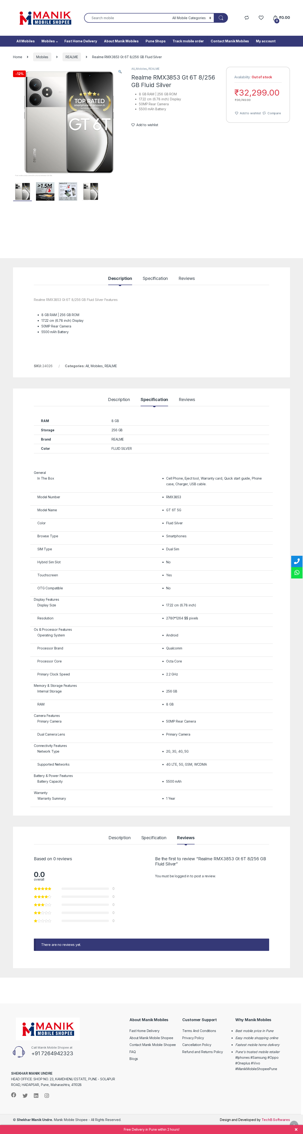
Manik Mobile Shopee (52, 1120)
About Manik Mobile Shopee (151, 1038)
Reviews (186, 278)
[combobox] (127, 18)
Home (17, 57)
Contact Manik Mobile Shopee (152, 1045)
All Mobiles (25, 41)
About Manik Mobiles (121, 41)
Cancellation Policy (196, 1045)
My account (266, 41)
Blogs (133, 1059)
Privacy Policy (193, 1038)
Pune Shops (156, 41)
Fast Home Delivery (80, 41)
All (133, 69)
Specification (155, 278)
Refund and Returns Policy (202, 1052)
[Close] (296, 1129)
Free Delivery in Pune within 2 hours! (151, 1129)
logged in (182, 876)
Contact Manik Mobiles (230, 41)
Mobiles (48, 41)
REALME (72, 57)
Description (120, 278)
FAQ (132, 1052)
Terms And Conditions (199, 1031)
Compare (274, 113)
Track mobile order (188, 41)
